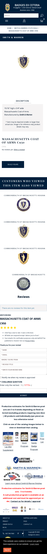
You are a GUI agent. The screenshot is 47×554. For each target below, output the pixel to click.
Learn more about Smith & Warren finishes (23, 483)
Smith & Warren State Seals (26, 28)
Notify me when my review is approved (18, 377)
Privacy (5, 521)
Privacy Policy (30, 341)
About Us (6, 518)
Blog (5, 527)
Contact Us (28, 524)
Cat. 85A (16, 439)
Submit (23, 395)
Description (22, 101)
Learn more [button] (34, 544)
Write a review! (19, 149)
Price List (42, 440)
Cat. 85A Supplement (8, 448)
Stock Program (24, 444)
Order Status (7, 524)
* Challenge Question (11, 382)
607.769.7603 (9, 533)
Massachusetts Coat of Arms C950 (23, 31)
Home (9, 28)
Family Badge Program (34, 446)
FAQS (25, 521)
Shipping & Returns (30, 518)
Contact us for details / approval (25, 501)
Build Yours (13, 164)
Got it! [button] (7, 550)
